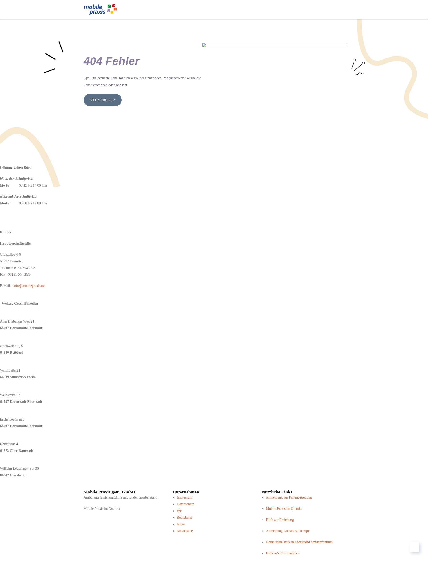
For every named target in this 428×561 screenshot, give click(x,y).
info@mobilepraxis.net (29, 286)
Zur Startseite (103, 100)
